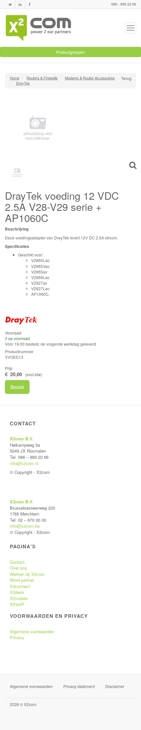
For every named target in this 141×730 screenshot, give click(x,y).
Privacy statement (79, 686)
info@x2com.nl (24, 463)
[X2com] (38, 28)
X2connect (20, 586)
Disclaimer (114, 686)
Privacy (17, 637)
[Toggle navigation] (130, 27)
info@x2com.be (25, 526)
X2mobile (19, 598)
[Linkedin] (20, 4)
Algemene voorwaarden (32, 631)
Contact (17, 562)
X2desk (17, 592)
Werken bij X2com (27, 574)
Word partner (22, 580)
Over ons (18, 568)
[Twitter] (10, 4)
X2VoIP (17, 604)
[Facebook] (29, 4)
